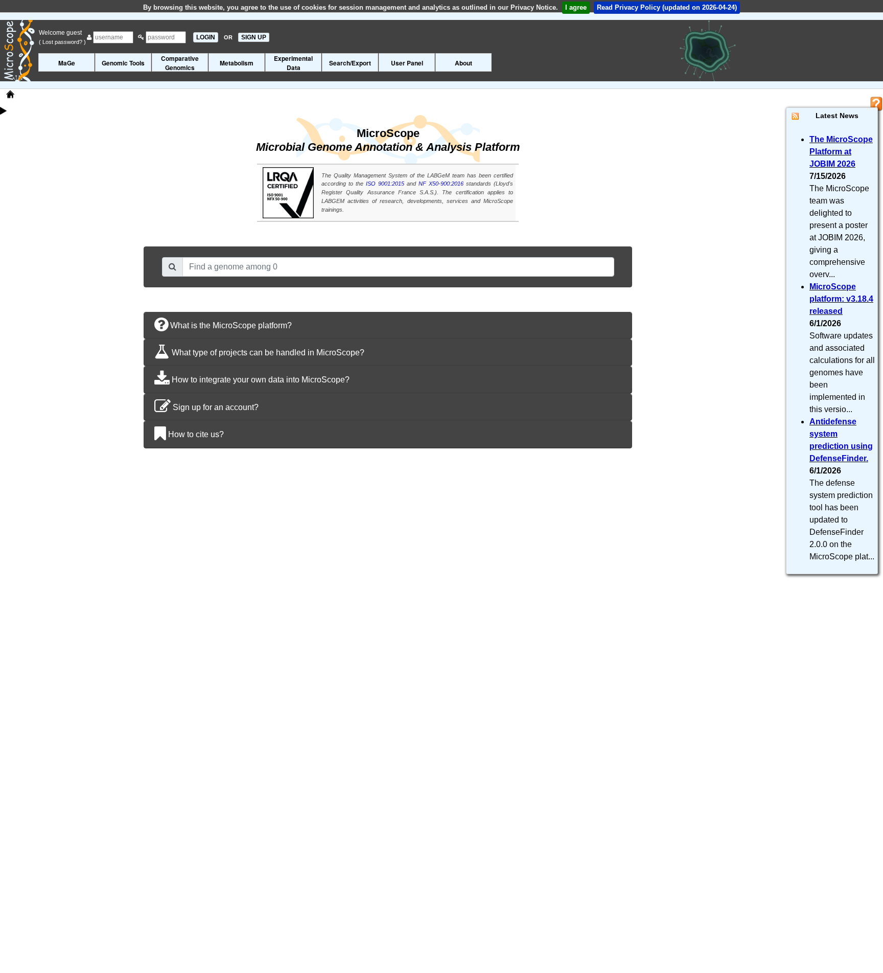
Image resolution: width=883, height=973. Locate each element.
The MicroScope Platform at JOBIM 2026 (841, 151)
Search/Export (350, 62)
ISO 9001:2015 (385, 183)
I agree (576, 7)
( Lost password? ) (62, 42)
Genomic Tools (123, 62)
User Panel (407, 62)
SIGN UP (253, 37)
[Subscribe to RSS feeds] (795, 115)
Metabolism (236, 62)
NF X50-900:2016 (441, 183)
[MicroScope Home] (10, 94)
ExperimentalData (293, 63)
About (463, 62)
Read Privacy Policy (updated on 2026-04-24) (667, 7)
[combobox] (398, 267)
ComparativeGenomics (180, 63)
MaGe (66, 62)
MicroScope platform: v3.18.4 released (841, 298)
